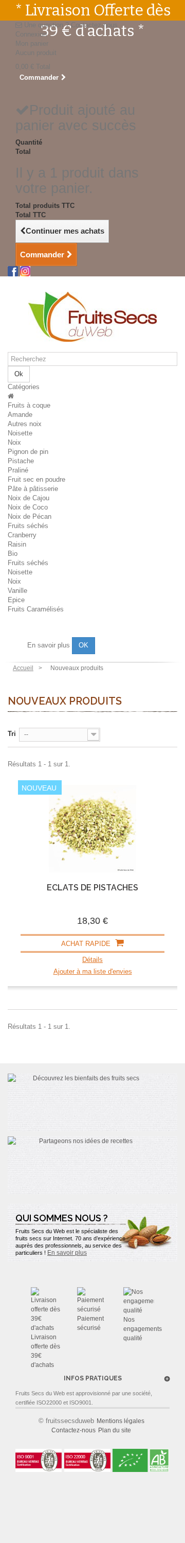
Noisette (20, 433)
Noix (14, 442)
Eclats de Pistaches (92, 888)
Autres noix (25, 424)
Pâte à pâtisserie (33, 489)
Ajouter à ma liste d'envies (92, 971)
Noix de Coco (28, 507)
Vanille (17, 590)
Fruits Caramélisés (36, 609)
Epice (16, 600)
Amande (20, 414)
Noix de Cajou (28, 498)
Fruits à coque (29, 405)
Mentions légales (120, 1421)
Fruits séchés (28, 526)
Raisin (17, 544)
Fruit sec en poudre (36, 479)
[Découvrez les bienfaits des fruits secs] (92, 1102)
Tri (12, 734)
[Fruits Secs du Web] (92, 317)
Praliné (18, 470)
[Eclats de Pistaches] (92, 828)
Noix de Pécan (29, 516)
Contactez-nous (94, 25)
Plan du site (114, 1430)
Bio (12, 553)
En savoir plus (49, 645)
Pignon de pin (28, 451)
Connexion (31, 34)
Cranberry (22, 535)
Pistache (21, 461)
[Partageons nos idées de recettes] (92, 1165)
